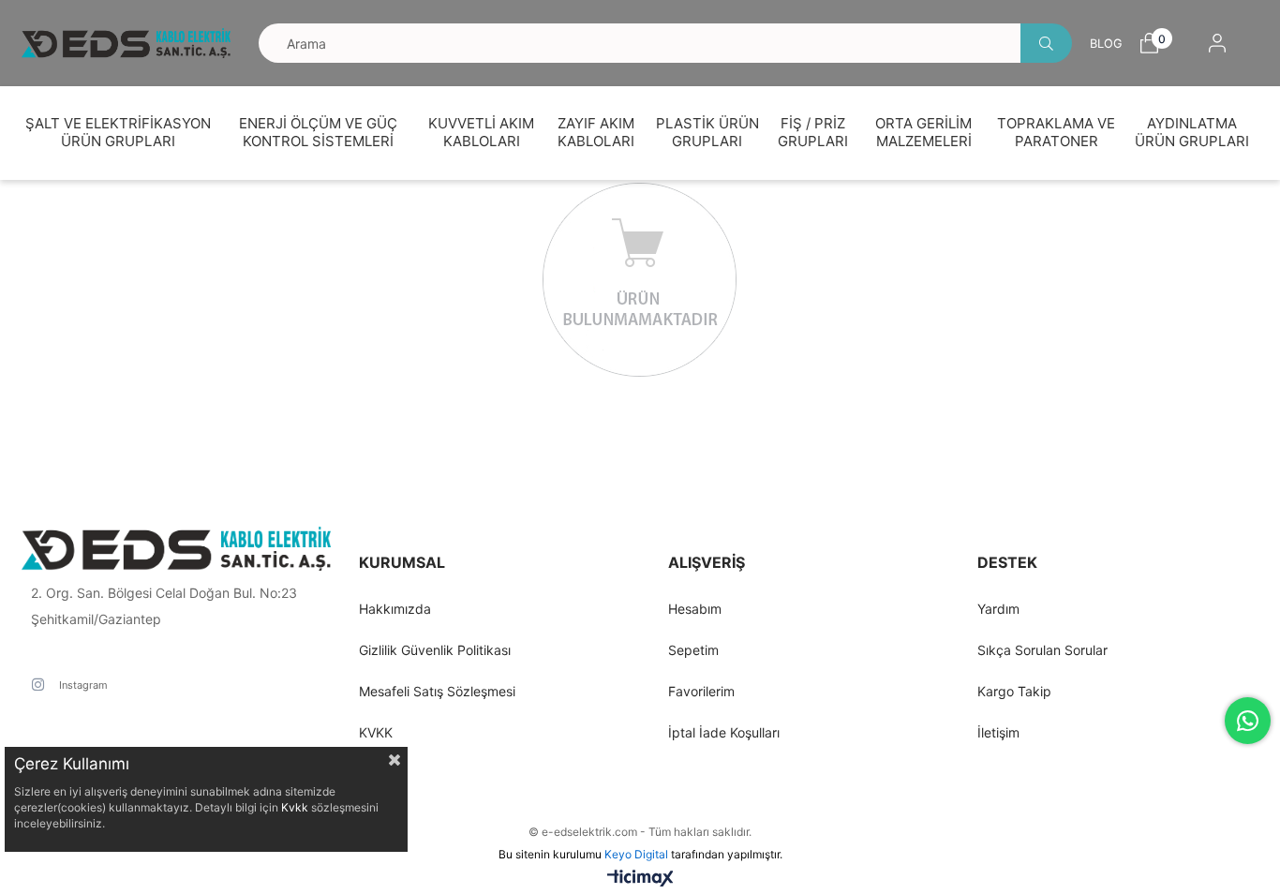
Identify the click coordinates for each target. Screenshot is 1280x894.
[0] (1149, 43)
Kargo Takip (1014, 691)
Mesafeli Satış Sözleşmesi (437, 691)
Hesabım (695, 609)
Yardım (998, 609)
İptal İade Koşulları (724, 732)
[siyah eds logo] (176, 549)
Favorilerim (701, 691)
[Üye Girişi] (1217, 43)
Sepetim (693, 650)
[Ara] (1046, 43)
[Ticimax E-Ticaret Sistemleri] (640, 879)
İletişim (998, 732)
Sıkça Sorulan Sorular (1042, 650)
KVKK (376, 732)
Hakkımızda (395, 609)
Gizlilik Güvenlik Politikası (435, 650)
